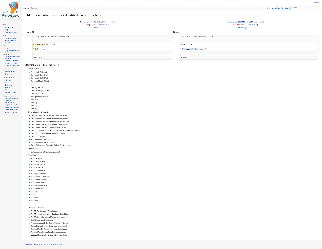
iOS (6, 90)
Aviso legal (58, 244)
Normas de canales (11, 63)
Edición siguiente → (245, 28)
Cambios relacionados (9, 101)
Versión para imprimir (12, 107)
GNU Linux (8, 85)
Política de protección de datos (12, 57)
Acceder (317, 2)
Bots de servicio (10, 38)
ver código (112, 22)
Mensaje (26, 8)
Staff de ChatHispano (12, 61)
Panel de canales (11, 32)
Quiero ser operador (12, 66)
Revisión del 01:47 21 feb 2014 (93, 22)
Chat (6, 48)
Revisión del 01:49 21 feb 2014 (240, 22)
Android (7, 87)
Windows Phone (10, 92)
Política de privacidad (31, 244)
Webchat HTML (10, 72)
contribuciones (105, 25)
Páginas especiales (11, 105)
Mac (6, 82)
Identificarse (9, 27)
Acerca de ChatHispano (46, 244)
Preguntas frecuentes (12, 51)
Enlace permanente (11, 110)
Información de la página (11, 113)
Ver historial (285, 8)
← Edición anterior (98, 28)
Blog (6, 30)
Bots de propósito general (11, 41)
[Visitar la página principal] (11, 10)
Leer (268, 8)
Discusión (93, 25)
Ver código (276, 8)
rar (87, 25)
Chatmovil (8, 74)
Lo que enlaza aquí (11, 98)
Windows (8, 80)
